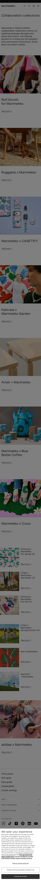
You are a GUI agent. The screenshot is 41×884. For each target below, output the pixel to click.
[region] (20, 856)
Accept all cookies (20, 876)
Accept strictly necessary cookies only (20, 870)
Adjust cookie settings (20, 863)
